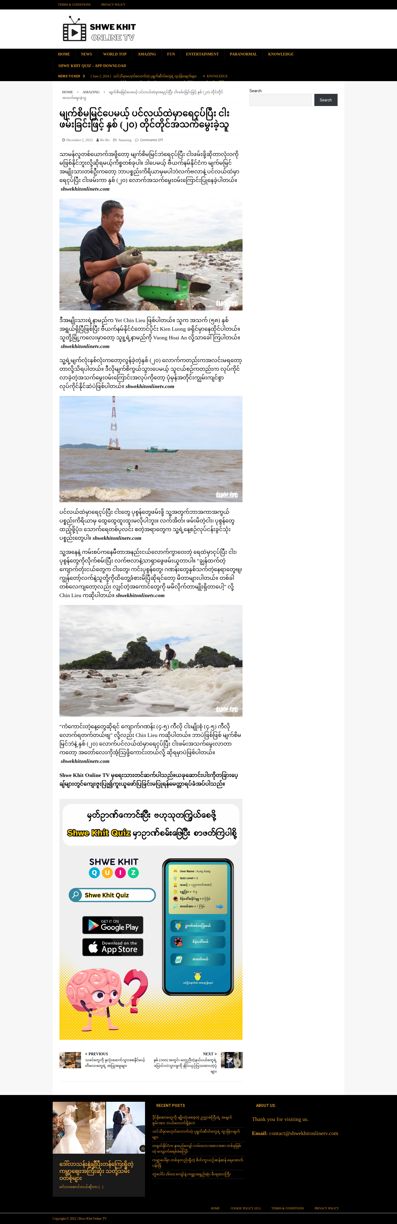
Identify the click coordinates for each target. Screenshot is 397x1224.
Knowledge (281, 54)
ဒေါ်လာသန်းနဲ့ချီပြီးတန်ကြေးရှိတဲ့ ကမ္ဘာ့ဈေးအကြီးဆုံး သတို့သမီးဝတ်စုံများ (96, 1171)
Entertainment (202, 54)
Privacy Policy (113, 4)
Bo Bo (105, 140)
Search (256, 91)
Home (64, 54)
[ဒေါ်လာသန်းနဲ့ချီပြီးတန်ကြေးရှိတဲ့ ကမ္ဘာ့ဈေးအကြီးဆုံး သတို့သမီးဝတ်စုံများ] (99, 1128)
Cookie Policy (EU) (246, 1208)
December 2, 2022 (79, 140)
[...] (101, 1187)
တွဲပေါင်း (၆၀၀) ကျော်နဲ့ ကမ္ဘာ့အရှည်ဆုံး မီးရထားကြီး (191, 1174)
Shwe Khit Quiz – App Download (92, 66)
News (86, 54)
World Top (115, 54)
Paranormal (243, 54)
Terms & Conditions (74, 4)
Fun (171, 54)
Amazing (147, 54)
